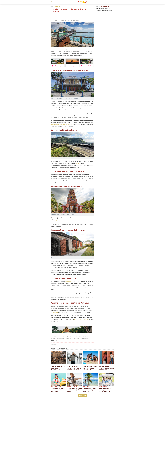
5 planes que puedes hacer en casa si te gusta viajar (57, 389)
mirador (78, 163)
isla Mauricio (79, 49)
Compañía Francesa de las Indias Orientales (62, 124)
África (52, 6)
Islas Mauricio (57, 6)
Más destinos (86, 386)
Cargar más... (82, 395)
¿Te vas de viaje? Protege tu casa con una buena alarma (106, 368)
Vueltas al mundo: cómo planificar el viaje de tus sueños (74, 389)
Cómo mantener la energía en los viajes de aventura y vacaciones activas (74, 368)
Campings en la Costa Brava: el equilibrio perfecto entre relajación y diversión (90, 368)
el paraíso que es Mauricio (81, 319)
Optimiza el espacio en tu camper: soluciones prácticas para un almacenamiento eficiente (106, 389)
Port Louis (53, 49)
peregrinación (68, 281)
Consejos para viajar (56, 386)
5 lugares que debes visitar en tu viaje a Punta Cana (89, 389)
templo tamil (57, 220)
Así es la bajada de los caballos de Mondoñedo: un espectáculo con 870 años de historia (58, 368)
